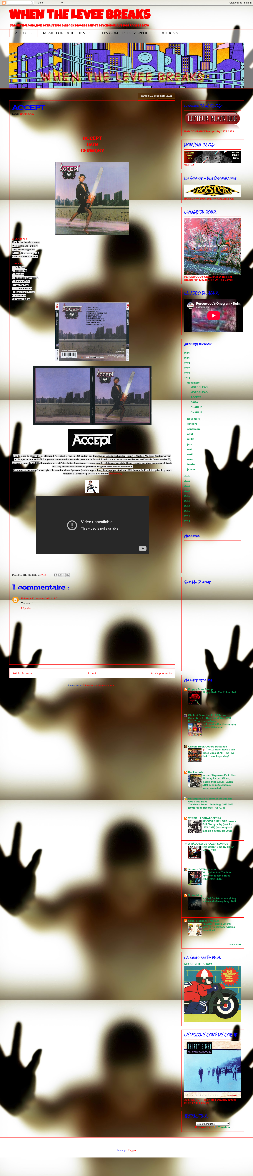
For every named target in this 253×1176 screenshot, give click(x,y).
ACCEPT (196, 397)
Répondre (26, 608)
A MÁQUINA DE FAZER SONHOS (208, 843)
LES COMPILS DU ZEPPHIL (125, 33)
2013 (187, 510)
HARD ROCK (27, 113)
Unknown (26, 598)
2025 (187, 358)
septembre (194, 428)
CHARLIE (196, 407)
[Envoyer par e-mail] (55, 575)
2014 (187, 505)
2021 (187, 378)
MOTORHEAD (199, 387)
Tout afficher (235, 944)
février (191, 464)
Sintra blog (195, 895)
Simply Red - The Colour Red (219, 692)
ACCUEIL (23, 33)
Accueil (92, 673)
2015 (187, 500)
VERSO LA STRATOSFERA (204, 818)
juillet (191, 438)
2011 (187, 521)
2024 (187, 363)
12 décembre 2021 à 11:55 (45, 598)
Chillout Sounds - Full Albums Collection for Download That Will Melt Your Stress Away (209, 718)
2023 (187, 368)
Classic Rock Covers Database (207, 746)
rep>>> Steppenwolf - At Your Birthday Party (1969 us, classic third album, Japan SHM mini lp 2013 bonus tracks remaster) (219, 781)
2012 (187, 516)
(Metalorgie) (115, 473)
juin (190, 444)
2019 (187, 480)
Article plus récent (22, 673)
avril (190, 454)
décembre (193, 382)
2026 (187, 353)
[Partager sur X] (64, 575)
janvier (192, 469)
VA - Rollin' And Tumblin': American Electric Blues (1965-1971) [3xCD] (217, 875)
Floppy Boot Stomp (200, 689)
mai (189, 449)
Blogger (132, 1150)
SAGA (194, 402)
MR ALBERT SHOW (198, 964)
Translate (224, 1127)
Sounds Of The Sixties (202, 869)
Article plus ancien (161, 673)
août (190, 433)
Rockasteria (195, 772)
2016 (187, 495)
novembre (194, 418)
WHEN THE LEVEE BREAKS (80, 16)
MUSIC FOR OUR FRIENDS (66, 33)
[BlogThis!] (59, 575)
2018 (187, 485)
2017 (187, 490)
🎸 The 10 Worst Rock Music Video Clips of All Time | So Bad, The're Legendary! (218, 752)
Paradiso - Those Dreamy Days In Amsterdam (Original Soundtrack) (219, 927)
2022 (187, 373)
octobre (192, 423)
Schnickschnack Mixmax (203, 920)
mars (190, 459)
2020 (187, 475)
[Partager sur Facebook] (68, 575)
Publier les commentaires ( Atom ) (99, 685)
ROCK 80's (169, 33)
